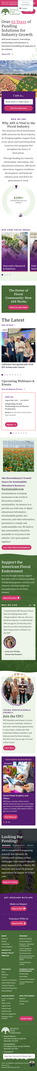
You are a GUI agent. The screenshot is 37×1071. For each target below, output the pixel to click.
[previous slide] (30, 605)
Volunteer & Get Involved (7, 1017)
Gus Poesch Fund (25, 953)
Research (22, 998)
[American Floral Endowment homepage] (11, 12)
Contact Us (6, 950)
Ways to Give (17, 909)
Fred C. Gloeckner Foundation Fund (25, 949)
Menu (26, 11)
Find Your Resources (18, 108)
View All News (8, 325)
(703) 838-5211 (9, 1052)
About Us (5, 939)
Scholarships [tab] (19, 845)
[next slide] (34, 605)
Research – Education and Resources (26, 945)
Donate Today (26, 1018)
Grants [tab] (30, 845)
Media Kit (5, 956)
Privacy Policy (8, 953)
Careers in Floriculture (9, 980)
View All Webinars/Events (12, 389)
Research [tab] (6, 845)
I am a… (18, 95)
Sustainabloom (7, 991)
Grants (4, 977)
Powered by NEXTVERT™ (29, 1068)
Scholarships (23, 974)
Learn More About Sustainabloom (16, 547)
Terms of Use (5, 1065)
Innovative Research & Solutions (14, 267)
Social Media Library (9, 983)
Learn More (9, 748)
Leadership (5, 944)
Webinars (5, 975)
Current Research (25, 941)
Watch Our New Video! (19, 307)
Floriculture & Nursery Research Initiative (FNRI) (26, 958)
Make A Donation (10, 598)
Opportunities (17, 923)
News (3, 972)
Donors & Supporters (9, 1014)
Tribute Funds (6, 1008)
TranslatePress (25, 4)
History (4, 941)
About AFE (6, 54)
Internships (23, 976)
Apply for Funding (10, 882)
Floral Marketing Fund (9, 988)
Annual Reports (7, 947)
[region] (19, 252)
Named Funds (6, 1011)
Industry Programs (8, 985)
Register (12, 425)
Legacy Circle (6, 1006)
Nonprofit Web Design (8, 1067)
